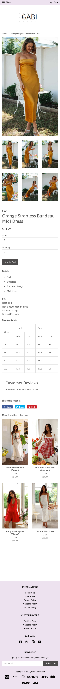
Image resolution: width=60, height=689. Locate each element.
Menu (8, 2)
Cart (55, 2)
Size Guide (30, 596)
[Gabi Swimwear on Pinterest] (26, 642)
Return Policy (30, 628)
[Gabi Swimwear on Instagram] (33, 642)
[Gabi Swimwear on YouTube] (39, 642)
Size (4, 235)
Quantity (6, 247)
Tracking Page (30, 621)
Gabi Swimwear (38, 671)
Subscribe (50, 663)
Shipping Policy (30, 603)
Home (4, 33)
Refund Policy (30, 607)
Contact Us (30, 592)
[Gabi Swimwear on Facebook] (20, 642)
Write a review (31, 389)
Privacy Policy (30, 600)
